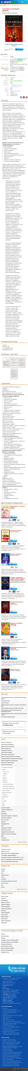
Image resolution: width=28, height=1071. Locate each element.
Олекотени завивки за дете (8, 717)
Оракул (3, 805)
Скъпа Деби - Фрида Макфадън (8, 855)
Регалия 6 (3, 879)
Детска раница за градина (7, 948)
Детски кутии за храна (6, 946)
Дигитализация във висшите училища (11, 1029)
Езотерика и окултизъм (16, 85)
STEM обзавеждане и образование (10, 991)
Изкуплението (6, 1014)
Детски (6, 988)
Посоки (3, 887)
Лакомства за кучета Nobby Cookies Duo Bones (12, 1052)
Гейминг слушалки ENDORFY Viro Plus (11, 1056)
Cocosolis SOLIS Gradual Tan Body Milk (11, 1063)
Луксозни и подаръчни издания (9, 815)
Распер (3, 871)
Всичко (9, 995)
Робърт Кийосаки (5, 906)
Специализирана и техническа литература (12, 758)
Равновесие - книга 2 (7, 1028)
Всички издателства (21, 889)
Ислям (4, 775)
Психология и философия (7, 762)
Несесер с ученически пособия (9, 1040)
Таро (3, 803)
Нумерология (5, 796)
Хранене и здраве (5, 807)
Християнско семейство (8, 786)
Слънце (12, 83)
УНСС (2, 873)
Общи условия (19, 1069)
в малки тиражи (10, 997)
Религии (4, 769)
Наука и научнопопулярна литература (10, 756)
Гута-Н (2, 877)
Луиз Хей (3, 898)
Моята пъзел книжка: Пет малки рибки (11, 1034)
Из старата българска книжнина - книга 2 (11, 1011)
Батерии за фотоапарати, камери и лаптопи (12, 1003)
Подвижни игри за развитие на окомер (11, 1032)
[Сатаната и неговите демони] (14, 28)
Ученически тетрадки (6, 752)
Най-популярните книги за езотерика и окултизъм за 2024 (14, 714)
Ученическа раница (7, 1049)
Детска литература (6, 748)
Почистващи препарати (8, 981)
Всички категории (22, 842)
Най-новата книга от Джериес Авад (10, 853)
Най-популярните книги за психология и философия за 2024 (11, 711)
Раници (3, 934)
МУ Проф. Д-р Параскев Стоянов (9, 881)
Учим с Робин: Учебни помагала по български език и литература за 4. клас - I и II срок (14, 1023)
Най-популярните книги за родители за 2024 (12, 708)
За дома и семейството (7, 809)
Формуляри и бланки (6, 828)
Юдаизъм (5, 780)
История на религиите (8, 784)
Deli (2, 885)
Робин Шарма (4, 900)
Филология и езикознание (7, 754)
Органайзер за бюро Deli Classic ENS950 (11, 1065)
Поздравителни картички (7, 832)
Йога (3, 798)
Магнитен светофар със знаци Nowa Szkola (12, 1053)
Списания (3, 838)
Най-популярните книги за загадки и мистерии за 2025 (13, 705)
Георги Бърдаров (5, 912)
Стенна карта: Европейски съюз (9, 1012)
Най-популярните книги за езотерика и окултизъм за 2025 (14, 698)
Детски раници (5, 936)
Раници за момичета (6, 944)
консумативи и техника (9, 982)
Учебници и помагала (6, 750)
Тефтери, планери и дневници (8, 834)
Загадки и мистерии (6, 792)
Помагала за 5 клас (5, 849)
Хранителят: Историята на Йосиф (10, 1009)
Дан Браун (3, 910)
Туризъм (3, 822)
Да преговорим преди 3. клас (9, 1031)
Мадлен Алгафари (5, 904)
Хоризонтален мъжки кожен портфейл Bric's (12, 1058)
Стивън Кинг (4, 914)
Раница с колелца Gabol (7, 950)
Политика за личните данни (25, 1070)
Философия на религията (9, 788)
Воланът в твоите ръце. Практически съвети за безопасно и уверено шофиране (13, 1047)
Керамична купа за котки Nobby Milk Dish (11, 1055)
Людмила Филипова (6, 908)
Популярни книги (5, 700)
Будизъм (5, 778)
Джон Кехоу (4, 922)
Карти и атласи (5, 819)
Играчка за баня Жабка (8, 1050)
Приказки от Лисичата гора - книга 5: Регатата (12, 1015)
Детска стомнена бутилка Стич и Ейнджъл (11, 1042)
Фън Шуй (4, 801)
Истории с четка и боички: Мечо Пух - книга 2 (12, 1062)
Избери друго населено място (21, 58)
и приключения (8, 998)
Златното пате (4, 883)
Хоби (2, 826)
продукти (8, 985)
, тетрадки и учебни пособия (11, 993)
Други (2, 836)
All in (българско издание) (8, 1025)
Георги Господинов (5, 920)
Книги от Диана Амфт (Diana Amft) (9, 861)
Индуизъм (5, 782)
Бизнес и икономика (6, 742)
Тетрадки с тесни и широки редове (10, 940)
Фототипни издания (6, 817)
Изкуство (3, 811)
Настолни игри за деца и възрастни (10, 979)
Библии (5, 773)
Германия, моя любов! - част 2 (9, 1039)
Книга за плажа (5, 702)
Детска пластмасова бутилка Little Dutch (11, 1043)
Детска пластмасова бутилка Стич (10, 1045)
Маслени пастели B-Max (8, 1059)
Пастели (3, 938)
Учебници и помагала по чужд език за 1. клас (12, 857)
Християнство (15, 5)
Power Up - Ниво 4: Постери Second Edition (12, 1021)
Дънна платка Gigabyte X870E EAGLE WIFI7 (12, 1061)
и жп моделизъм (9, 994)
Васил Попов (4, 918)
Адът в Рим (5, 1008)
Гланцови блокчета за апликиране (9, 942)
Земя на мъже (6, 1018)
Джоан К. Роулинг (5, 902)
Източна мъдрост (6, 790)
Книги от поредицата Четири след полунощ (12, 859)
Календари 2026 (5, 824)
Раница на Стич (5, 952)
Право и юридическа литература (9, 760)
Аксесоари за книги (6, 830)
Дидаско (3, 869)
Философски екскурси (7, 1017)
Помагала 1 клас (5, 851)
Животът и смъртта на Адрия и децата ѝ (11, 1027)
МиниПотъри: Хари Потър (8, 1019)
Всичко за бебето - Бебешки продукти (11, 990)
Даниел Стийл (4, 896)
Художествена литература (7, 746)
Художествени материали (8, 984)
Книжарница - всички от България (11, 978)
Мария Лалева (4, 916)
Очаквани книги (5, 840)
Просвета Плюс (5, 875)
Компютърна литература (7, 744)
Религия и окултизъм (6, 764)
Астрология (4, 794)
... (13, 527)
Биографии (4, 813)
